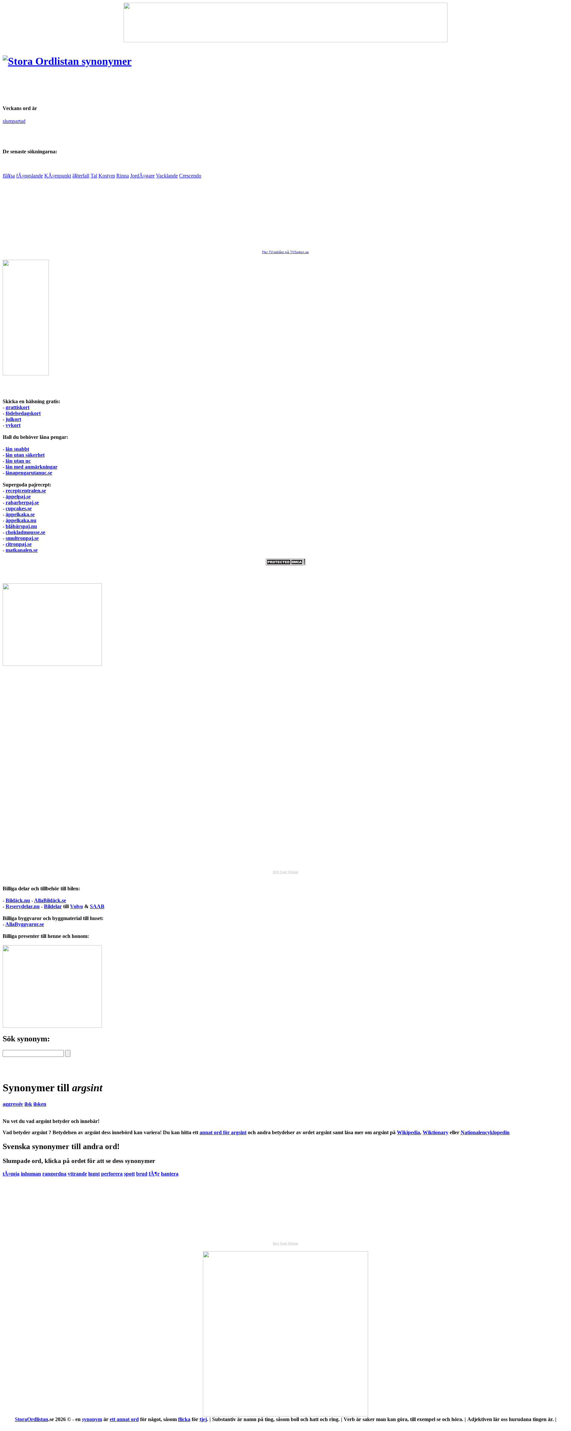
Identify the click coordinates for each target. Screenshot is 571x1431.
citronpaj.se (19, 544)
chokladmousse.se (25, 532)
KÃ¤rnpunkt (57, 175)
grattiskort (17, 407)
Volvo (76, 906)
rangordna (54, 1174)
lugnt (94, 1174)
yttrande (77, 1174)
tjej (203, 1419)
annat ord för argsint (223, 1132)
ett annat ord (124, 1419)
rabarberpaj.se (22, 502)
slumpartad (14, 121)
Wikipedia (408, 1132)
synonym (92, 1419)
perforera (112, 1174)
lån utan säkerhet (25, 455)
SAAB (97, 906)
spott (129, 1174)
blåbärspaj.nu (21, 526)
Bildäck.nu (18, 900)
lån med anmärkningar (31, 467)
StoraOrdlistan (31, 1419)
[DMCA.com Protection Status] (285, 563)
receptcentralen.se (26, 490)
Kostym (106, 175)
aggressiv (13, 1104)
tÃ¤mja (11, 1174)
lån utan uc (18, 461)
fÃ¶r (154, 1174)
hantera (169, 1174)
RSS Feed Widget (285, 872)
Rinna (122, 175)
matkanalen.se (22, 550)
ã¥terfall (80, 175)
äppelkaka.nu (21, 520)
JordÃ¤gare (142, 175)
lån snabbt (17, 449)
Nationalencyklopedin (485, 1132)
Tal (94, 175)
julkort (13, 419)
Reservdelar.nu (23, 906)
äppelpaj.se (18, 496)
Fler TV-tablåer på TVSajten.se (285, 252)
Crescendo (190, 175)
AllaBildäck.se (50, 900)
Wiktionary (435, 1132)
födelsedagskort (23, 413)
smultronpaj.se (22, 538)
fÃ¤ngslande (29, 175)
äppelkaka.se (20, 514)
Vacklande (167, 175)
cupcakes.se (19, 508)
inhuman (31, 1174)
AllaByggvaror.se (24, 924)
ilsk (28, 1104)
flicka (184, 1419)
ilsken (39, 1104)
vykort (13, 425)
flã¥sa (9, 175)
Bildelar (53, 906)
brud (141, 1174)
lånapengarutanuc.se (29, 473)
